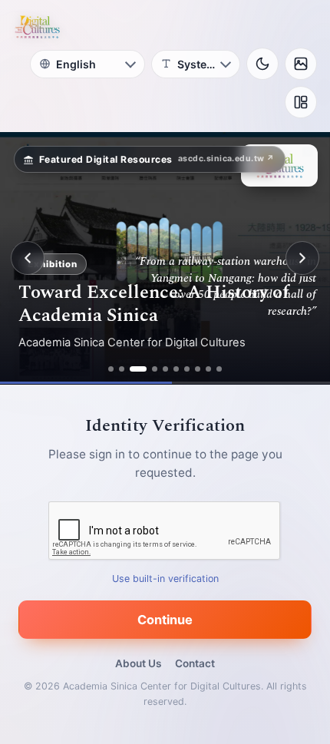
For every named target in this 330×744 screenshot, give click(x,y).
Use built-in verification (165, 578)
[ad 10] (219, 369)
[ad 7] (187, 369)
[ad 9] (208, 369)
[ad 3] (138, 369)
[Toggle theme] (262, 64)
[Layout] (301, 102)
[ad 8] (197, 369)
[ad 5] (165, 369)
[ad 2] (121, 369)
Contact (195, 663)
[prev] (28, 258)
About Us (138, 663)
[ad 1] (111, 369)
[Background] (301, 64)
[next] (302, 258)
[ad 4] (154, 369)
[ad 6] (176, 369)
